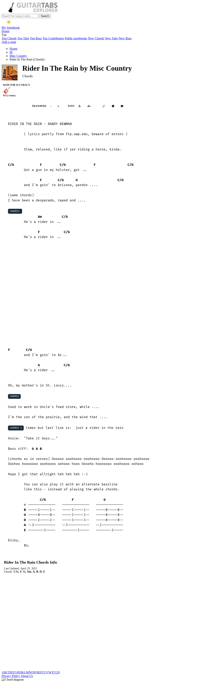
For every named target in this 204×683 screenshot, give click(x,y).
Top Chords (9, 38)
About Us (27, 676)
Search (45, 16)
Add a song (9, 42)
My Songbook (11, 27)
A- (79, 106)
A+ (89, 106)
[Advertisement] (102, 293)
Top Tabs (23, 38)
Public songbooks (76, 38)
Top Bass (36, 38)
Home (5, 31)
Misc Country (18, 56)
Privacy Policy (11, 676)
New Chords (96, 38)
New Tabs (111, 38)
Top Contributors (53, 38)
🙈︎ (122, 106)
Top (4, 34)
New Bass (125, 38)
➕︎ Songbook (14, 106)
